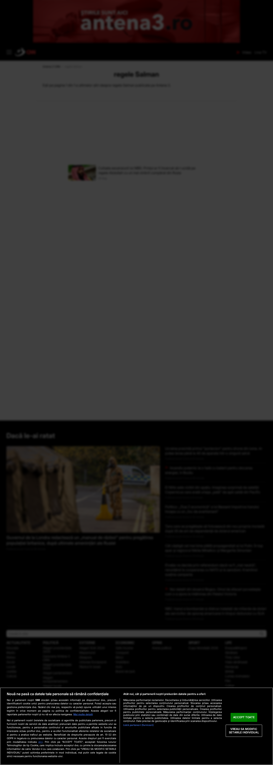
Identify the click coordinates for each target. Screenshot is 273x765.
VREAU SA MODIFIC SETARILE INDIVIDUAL (244, 730)
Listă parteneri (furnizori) (138, 725)
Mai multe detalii (83, 714)
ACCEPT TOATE (244, 717)
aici (40, 741)
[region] (136, 726)
